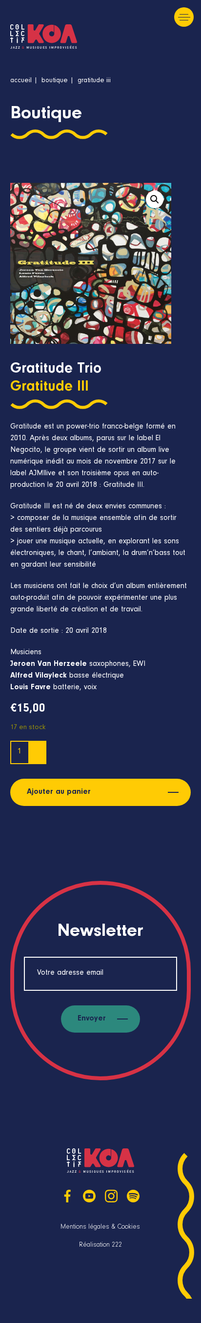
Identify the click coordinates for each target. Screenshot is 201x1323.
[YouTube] (89, 1196)
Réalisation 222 (100, 1245)
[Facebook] (67, 1196)
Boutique (54, 81)
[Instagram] (111, 1196)
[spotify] (133, 1196)
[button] (154, 199)
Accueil (21, 81)
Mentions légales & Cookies (100, 1227)
